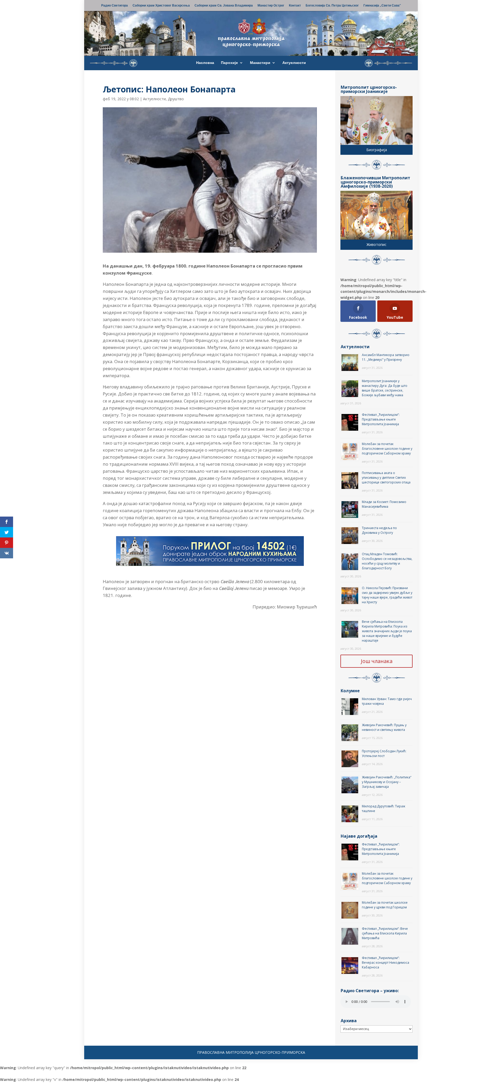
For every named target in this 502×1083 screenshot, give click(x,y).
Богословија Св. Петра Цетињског (332, 6)
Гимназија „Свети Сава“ (382, 6)
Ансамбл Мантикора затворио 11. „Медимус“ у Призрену (385, 357)
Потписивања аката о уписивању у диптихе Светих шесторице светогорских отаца (386, 477)
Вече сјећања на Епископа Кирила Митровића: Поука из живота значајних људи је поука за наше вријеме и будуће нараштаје (387, 631)
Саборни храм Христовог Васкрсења (161, 6)
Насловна (205, 63)
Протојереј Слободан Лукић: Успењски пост (384, 753)
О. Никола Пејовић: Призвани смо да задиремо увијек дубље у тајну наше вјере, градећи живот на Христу (387, 595)
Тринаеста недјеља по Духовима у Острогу (379, 530)
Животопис (376, 244)
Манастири (260, 63)
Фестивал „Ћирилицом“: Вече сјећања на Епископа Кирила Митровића (385, 933)
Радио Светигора (114, 6)
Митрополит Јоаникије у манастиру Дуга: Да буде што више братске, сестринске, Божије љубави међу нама (384, 388)
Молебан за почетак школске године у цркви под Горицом (385, 904)
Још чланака (376, 661)
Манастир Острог (271, 6)
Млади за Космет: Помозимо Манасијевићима (384, 504)
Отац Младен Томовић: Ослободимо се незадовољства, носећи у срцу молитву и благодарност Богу (387, 561)
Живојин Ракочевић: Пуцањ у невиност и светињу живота (384, 727)
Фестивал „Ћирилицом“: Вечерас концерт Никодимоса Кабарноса (385, 962)
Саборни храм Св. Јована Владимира (224, 6)
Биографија (376, 149)
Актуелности (294, 63)
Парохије (229, 63)
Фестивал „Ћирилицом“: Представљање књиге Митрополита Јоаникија (381, 419)
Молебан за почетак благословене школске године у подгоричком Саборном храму (387, 448)
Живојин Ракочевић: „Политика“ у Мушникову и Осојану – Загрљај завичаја (386, 782)
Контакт (295, 6)
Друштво (176, 98)
